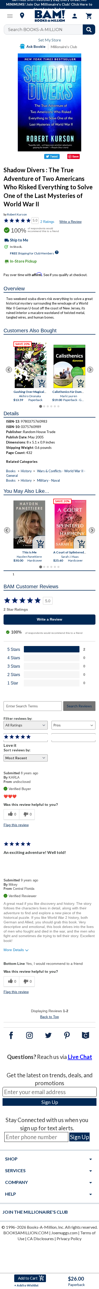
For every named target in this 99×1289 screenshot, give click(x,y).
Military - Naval (48, 480)
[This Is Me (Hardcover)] (29, 524)
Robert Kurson (17, 214)
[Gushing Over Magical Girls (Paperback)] (31, 365)
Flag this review (16, 825)
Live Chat (80, 1056)
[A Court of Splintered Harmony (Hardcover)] (70, 524)
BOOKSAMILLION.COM (25, 1232)
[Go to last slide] (9, 370)
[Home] (49, 16)
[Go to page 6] (58, 406)
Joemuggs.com (64, 1232)
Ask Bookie (35, 46)
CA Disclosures (40, 1238)
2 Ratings (47, 222)
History (26, 471)
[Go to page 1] (40, 406)
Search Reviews (79, 706)
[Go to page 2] (44, 406)
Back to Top (49, 1017)
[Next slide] (90, 370)
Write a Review (70, 222)
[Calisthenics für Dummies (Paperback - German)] (69, 366)
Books (10, 471)
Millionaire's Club (64, 47)
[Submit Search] (89, 29)
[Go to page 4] (51, 406)
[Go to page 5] (55, 406)
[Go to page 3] (48, 406)
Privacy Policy (69, 1238)
